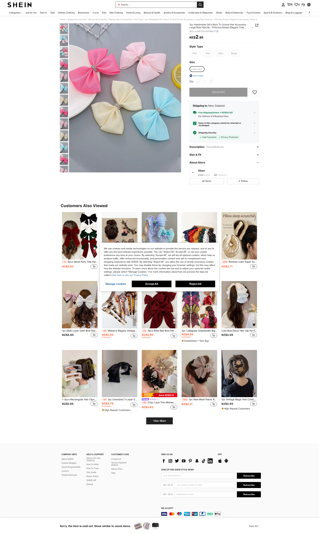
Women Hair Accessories (120, 19)
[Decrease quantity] (198, 81)
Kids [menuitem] (104, 12)
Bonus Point (116, 469)
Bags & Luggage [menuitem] (293, 12)
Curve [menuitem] (96, 12)
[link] (290, 4)
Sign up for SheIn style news (177, 470)
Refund (89, 484)
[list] (187, 460)
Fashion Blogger (68, 463)
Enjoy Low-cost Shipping (93, 459)
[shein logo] (19, 4)
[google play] (226, 462)
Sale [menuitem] (52, 12)
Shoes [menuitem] (219, 12)
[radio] (194, 53)
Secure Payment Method (118, 464)
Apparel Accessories (76, 19)
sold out (218, 92)
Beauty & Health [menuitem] (152, 12)
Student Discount (69, 475)
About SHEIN (67, 459)
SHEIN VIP (91, 480)
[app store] (220, 462)
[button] (303, 5)
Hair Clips (138, 19)
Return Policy (92, 476)
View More (159, 420)
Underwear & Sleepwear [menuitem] (200, 12)
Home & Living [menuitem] (133, 12)
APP (220, 454)
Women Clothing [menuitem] (66, 12)
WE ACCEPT (167, 508)
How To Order (92, 464)
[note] (196, 340)
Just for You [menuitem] (31, 12)
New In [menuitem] (43, 12)
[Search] (200, 4)
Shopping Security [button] (207, 133)
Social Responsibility (70, 467)
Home (62, 19)
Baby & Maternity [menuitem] (234, 12)
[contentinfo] (211, 514)
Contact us (116, 459)
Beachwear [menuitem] (83, 12)
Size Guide (91, 472)
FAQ (113, 473)
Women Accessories (97, 19)
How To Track (92, 468)
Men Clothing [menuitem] (116, 12)
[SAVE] (254, 92)
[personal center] (283, 5)
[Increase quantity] (211, 81)
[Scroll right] (309, 12)
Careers (65, 471)
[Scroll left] (305, 12)
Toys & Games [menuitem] (253, 12)
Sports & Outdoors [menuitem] (273, 12)
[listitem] (80, 244)
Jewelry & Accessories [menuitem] (174, 12)
